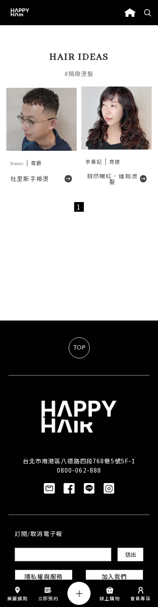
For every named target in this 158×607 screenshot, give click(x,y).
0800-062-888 (79, 470)
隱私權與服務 (43, 577)
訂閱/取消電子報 (38, 534)
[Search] (148, 12)
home (130, 12)
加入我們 (114, 577)
